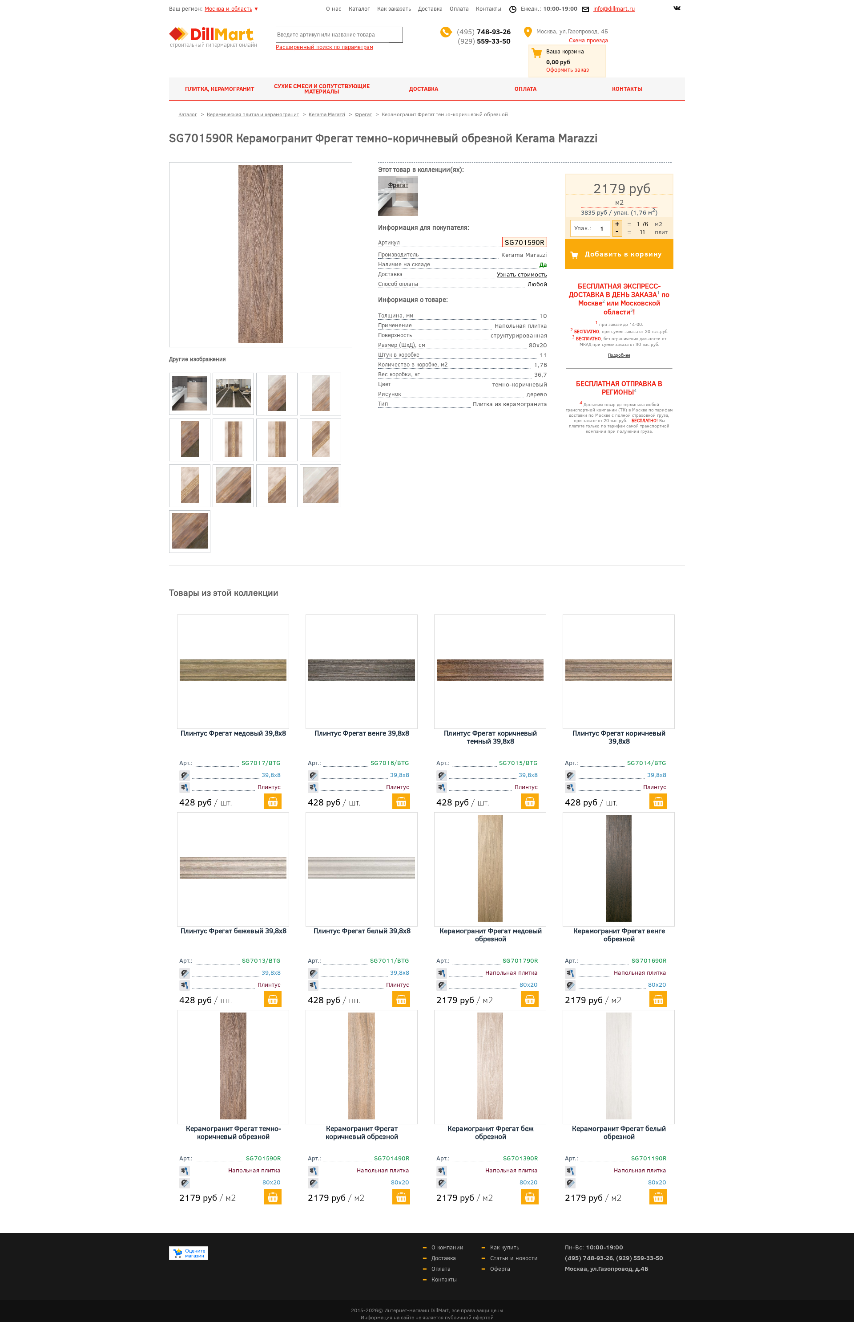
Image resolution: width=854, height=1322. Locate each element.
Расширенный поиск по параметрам (324, 47)
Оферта (500, 1269)
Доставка (430, 8)
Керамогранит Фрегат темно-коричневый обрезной (233, 1132)
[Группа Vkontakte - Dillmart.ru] (677, 9)
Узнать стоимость (522, 274)
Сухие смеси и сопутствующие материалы (322, 88)
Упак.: (582, 228)
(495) (484, 31)
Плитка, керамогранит (219, 88)
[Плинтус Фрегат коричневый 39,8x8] (618, 678)
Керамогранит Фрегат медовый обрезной (490, 934)
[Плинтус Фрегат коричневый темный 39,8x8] (490, 678)
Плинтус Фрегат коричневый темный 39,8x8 (490, 736)
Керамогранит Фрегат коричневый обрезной (362, 1132)
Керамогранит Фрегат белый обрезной (619, 1132)
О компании (447, 1247)
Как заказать (394, 8)
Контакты (488, 8)
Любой (537, 284)
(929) (484, 40)
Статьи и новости (514, 1258)
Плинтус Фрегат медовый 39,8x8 (233, 732)
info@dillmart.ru (614, 8)
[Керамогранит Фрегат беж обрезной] (490, 1116)
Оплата (459, 8)
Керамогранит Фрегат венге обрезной (619, 934)
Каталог (359, 8)
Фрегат (398, 184)
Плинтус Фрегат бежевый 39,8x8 (233, 930)
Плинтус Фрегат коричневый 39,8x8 (618, 736)
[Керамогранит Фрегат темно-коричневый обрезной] (233, 1116)
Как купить (504, 1247)
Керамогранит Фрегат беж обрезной (490, 1132)
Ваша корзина (565, 51)
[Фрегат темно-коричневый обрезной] (260, 341)
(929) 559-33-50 (639, 1257)
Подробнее (619, 355)
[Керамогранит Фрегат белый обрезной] (619, 1116)
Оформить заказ (567, 69)
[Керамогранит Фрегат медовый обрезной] (490, 918)
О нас (334, 8)
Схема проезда (588, 40)
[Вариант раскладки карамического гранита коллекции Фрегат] (277, 411)
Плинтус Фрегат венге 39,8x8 (361, 732)
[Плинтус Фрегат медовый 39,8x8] (233, 678)
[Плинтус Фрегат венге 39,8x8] (361, 678)
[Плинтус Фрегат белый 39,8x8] (361, 875)
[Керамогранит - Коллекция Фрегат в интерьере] (190, 411)
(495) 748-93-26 (589, 1257)
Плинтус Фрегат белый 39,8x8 (362, 930)
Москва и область (228, 8)
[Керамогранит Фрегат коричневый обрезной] (361, 1116)
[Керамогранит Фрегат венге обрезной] (619, 918)
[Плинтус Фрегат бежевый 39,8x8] (233, 875)
